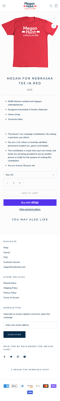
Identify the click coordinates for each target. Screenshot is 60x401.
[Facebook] (4, 356)
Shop (5, 247)
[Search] (51, 6)
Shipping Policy (10, 288)
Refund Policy (9, 283)
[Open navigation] (4, 6)
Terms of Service (11, 297)
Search (6, 252)
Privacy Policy (9, 292)
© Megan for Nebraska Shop (30, 369)
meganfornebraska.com (14, 267)
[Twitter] (11, 356)
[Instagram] (18, 356)
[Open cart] (56, 5)
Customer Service (11, 262)
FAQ (5, 257)
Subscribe (14, 334)
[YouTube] (25, 356)
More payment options (30, 209)
